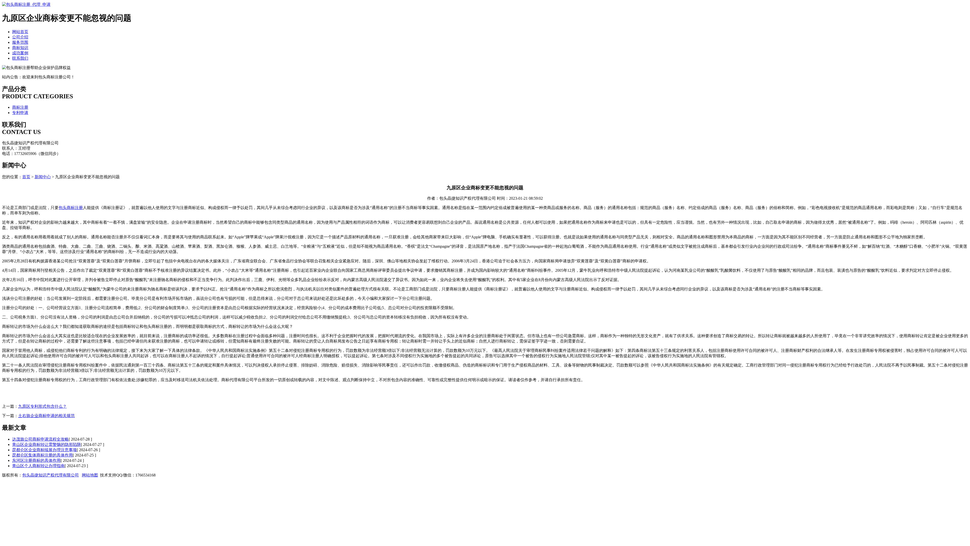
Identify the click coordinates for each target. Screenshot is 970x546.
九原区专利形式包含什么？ (42, 406)
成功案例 (20, 53)
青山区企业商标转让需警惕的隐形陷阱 (46, 444)
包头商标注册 (71, 208)
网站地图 (90, 475)
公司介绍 (20, 37)
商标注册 (20, 107)
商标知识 (20, 48)
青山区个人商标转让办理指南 (38, 466)
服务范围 (20, 42)
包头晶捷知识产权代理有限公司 (50, 475)
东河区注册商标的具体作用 (36, 460)
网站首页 (20, 32)
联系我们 (20, 58)
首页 (26, 177)
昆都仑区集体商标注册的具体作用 (42, 455)
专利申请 (20, 112)
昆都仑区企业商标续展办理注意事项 (44, 450)
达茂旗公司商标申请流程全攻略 (40, 439)
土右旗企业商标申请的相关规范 (46, 416)
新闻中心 (43, 177)
